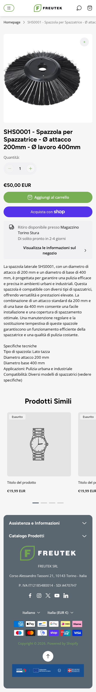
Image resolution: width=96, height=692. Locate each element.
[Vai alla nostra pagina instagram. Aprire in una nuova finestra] (39, 595)
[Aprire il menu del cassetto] (9, 8)
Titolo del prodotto (21, 482)
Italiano (29, 612)
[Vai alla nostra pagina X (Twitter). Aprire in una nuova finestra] (48, 595)
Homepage (12, 22)
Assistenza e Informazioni (34, 523)
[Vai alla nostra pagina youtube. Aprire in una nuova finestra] (57, 595)
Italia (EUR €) (58, 612)
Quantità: (11, 157)
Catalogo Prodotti (26, 535)
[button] (35, 502)
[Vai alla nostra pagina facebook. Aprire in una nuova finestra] (30, 595)
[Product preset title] (39, 444)
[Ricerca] (79, 8)
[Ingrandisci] (84, 42)
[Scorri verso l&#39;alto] (48, 656)
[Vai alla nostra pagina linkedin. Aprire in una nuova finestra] (66, 595)
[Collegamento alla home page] (48, 553)
